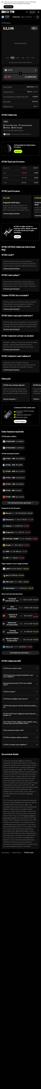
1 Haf (17, 58)
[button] (27, 12)
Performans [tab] (30, 17)
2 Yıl (32, 58)
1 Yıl (27, 58)
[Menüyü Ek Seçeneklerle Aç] (38, 12)
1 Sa (7, 58)
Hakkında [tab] (16, 17)
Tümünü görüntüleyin (11, 214)
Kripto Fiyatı (16, 853)
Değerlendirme (8, 106)
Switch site (8, 6)
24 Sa (12, 58)
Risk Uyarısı (6, 818)
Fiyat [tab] (23, 17)
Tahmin (36, 399)
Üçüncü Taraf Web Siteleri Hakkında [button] (13, 130)
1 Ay (22, 58)
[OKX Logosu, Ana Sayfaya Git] (8, 12)
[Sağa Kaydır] (34, 17)
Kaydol (32, 12)
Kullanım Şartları (28, 815)
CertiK (8, 134)
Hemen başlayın (9, 399)
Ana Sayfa (5, 853)
